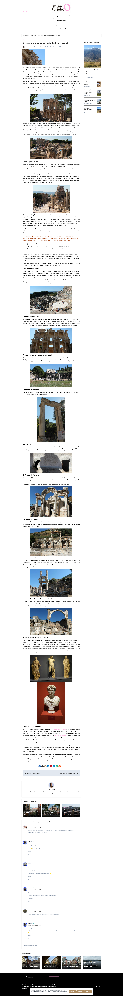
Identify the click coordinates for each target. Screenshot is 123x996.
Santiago (28, 814)
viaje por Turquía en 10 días (58, 729)
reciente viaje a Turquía (57, 67)
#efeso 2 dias (52, 46)
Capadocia (69, 164)
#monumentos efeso (68, 46)
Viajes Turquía (27, 808)
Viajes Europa (94, 26)
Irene (28, 46)
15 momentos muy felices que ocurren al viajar (89, 100)
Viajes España (84, 26)
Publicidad (63, 28)
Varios (48, 26)
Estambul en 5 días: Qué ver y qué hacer (67, 773)
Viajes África (55, 26)
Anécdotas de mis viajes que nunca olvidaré (91, 72)
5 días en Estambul (61, 735)
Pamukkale (76, 164)
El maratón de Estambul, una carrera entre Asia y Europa (70, 811)
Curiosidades (35, 26)
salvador (30, 826)
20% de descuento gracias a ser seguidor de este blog (55, 240)
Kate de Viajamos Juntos (34, 910)
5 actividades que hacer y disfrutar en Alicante (89, 83)
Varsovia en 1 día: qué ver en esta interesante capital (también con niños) (71, 965)
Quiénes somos (54, 28)
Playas (42, 26)
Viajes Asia (75, 26)
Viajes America (65, 26)
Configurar (88, 991)
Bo (28, 863)
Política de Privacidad (54, 976)
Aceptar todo (72, 991)
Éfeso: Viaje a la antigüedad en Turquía (46, 43)
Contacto (70, 28)
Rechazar (80, 991)
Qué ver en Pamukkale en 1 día (33, 773)
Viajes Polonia (26, 962)
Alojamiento (27, 26)
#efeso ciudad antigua (59, 46)
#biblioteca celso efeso (44, 46)
